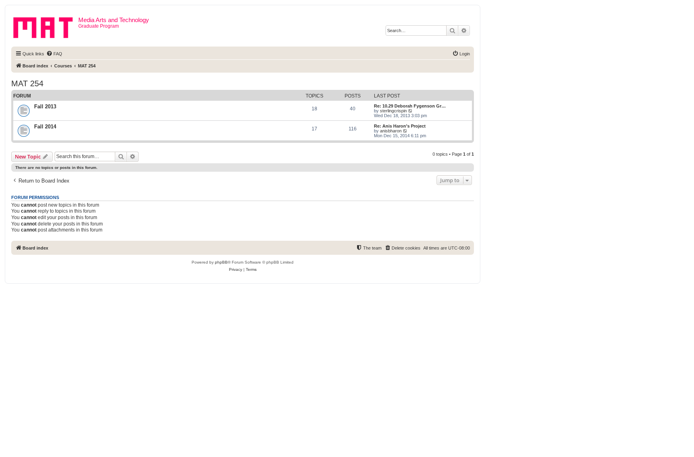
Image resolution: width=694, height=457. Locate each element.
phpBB (221, 262)
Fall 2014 (45, 127)
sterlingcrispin (393, 110)
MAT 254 (27, 83)
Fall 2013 (45, 107)
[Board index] (45, 26)
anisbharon (391, 130)
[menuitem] (54, 54)
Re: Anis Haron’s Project (400, 126)
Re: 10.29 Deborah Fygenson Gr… (410, 106)
